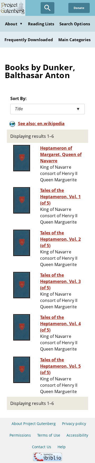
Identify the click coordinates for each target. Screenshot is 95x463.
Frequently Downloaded (28, 39)
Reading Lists (41, 23)
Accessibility (77, 435)
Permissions (20, 435)
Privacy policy (74, 423)
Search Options (74, 23)
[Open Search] (47, 8)
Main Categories (74, 39)
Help (62, 446)
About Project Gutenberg (34, 423)
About (13, 23)
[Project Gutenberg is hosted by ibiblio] (47, 459)
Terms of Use (48, 435)
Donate (79, 8)
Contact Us (41, 446)
